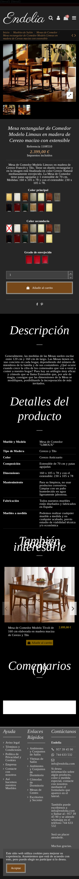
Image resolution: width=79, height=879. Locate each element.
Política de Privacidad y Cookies (13, 757)
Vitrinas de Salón (36, 760)
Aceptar (16, 868)
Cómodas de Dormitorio (37, 782)
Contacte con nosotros (11, 771)
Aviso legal (12, 742)
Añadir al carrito (42, 287)
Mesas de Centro (36, 791)
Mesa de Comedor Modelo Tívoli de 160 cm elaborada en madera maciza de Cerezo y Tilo (31, 631)
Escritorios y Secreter (36, 799)
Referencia (33, 146)
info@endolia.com (63, 763)
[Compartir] (37, 304)
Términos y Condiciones (13, 748)
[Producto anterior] (73, 35)
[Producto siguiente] (75, 35)
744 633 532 (64, 754)
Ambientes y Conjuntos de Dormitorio (37, 771)
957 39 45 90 (64, 749)
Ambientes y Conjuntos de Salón (37, 751)
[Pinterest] (42, 304)
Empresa (10, 764)
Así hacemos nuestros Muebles (11, 784)
